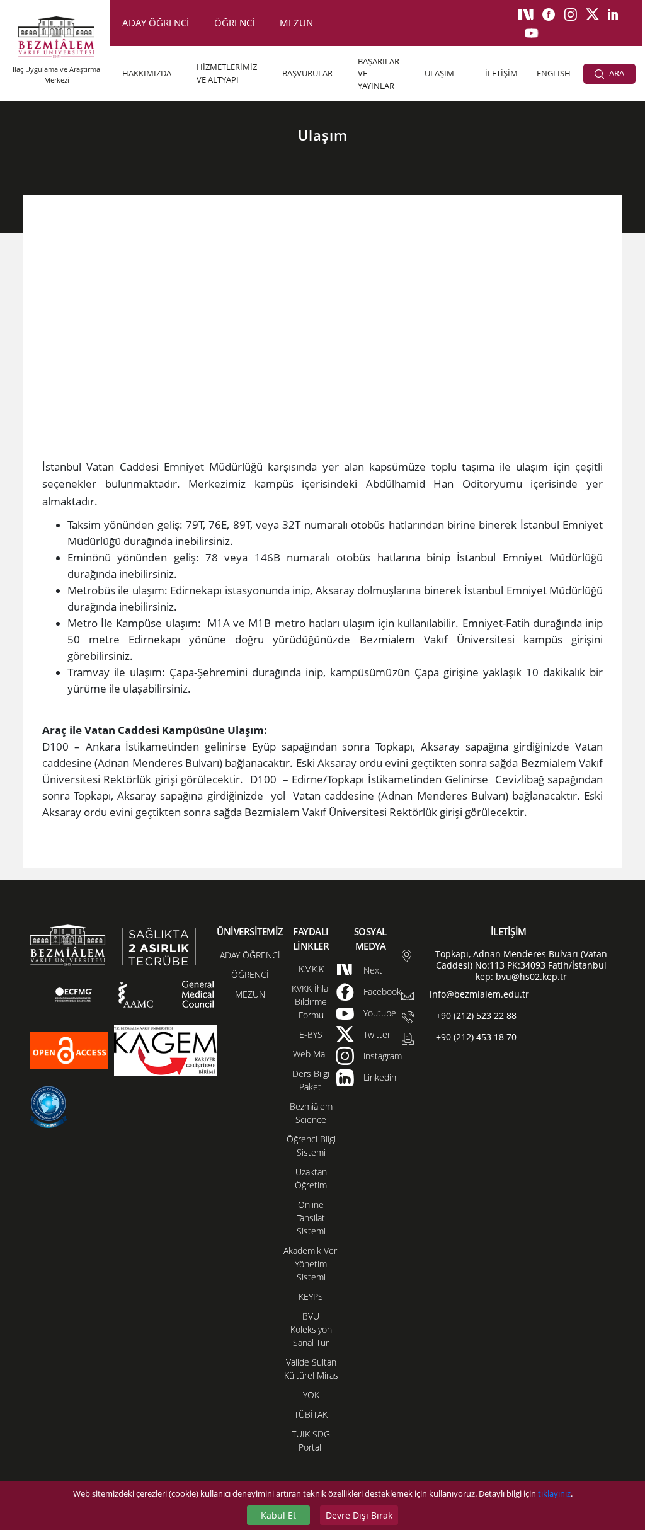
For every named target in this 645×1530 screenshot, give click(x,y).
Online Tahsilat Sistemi (311, 1218)
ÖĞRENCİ (234, 22)
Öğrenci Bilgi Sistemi (311, 1145)
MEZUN (296, 22)
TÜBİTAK (311, 1414)
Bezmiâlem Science (311, 1112)
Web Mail (311, 1054)
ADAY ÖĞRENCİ (155, 22)
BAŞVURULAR (307, 73)
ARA (615, 73)
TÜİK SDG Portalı (311, 1440)
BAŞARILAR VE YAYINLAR (378, 73)
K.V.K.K (311, 969)
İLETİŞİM (501, 73)
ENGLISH (554, 73)
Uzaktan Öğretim (311, 1178)
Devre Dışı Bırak (359, 1515)
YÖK (311, 1395)
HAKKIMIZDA (146, 73)
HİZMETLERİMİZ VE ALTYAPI (227, 73)
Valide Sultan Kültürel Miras (311, 1368)
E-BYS (310, 1034)
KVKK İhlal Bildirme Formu (311, 1001)
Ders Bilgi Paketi (310, 1080)
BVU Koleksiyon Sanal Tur (311, 1329)
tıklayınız (554, 1493)
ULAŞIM (439, 73)
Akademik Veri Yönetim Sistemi (311, 1264)
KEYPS (311, 1297)
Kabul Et (278, 1515)
